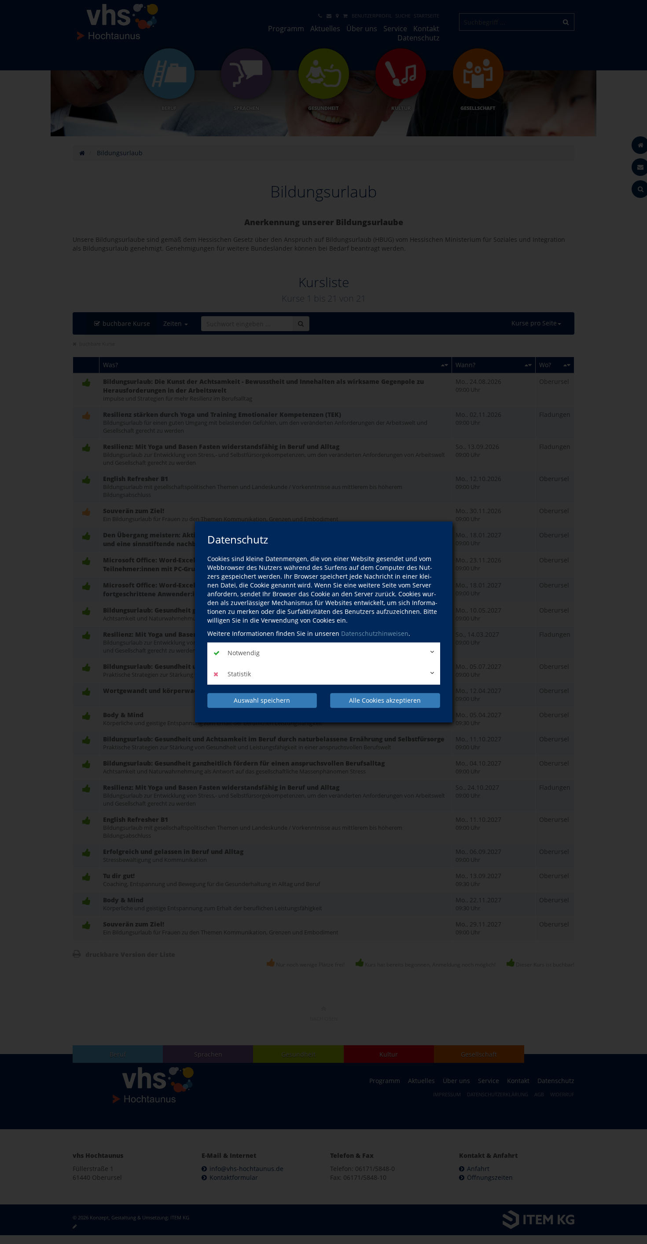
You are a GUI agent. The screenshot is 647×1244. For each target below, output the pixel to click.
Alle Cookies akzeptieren (385, 700)
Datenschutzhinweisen (374, 633)
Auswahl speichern (262, 700)
